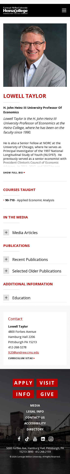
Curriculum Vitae (20, 358)
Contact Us (35, 417)
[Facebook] (19, 439)
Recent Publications (30, 259)
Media (35, 405)
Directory (35, 429)
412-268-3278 (17, 347)
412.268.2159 (43, 452)
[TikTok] (27, 439)
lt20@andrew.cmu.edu (23, 352)
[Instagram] (51, 439)
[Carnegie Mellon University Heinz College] (15, 11)
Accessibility (35, 423)
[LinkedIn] (43, 439)
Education (21, 297)
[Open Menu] (64, 10)
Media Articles (25, 232)
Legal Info (35, 411)
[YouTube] (35, 439)
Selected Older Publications (36, 271)
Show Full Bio (13, 172)
